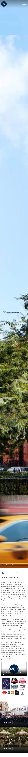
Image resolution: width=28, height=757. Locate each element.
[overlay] (14, 714)
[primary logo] (4, 4)
